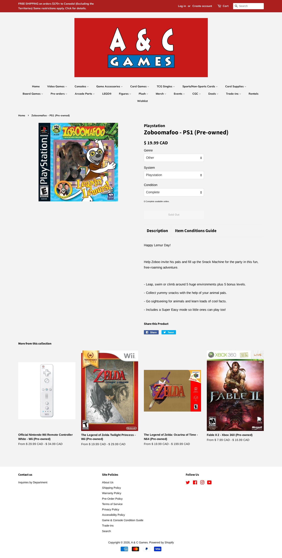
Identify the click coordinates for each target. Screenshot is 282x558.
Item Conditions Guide (195, 231)
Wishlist (142, 101)
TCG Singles (165, 86)
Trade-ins (232, 93)
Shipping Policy (111, 487)
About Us (107, 482)
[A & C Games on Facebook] (195, 483)
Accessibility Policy (113, 514)
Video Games (56, 86)
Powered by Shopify (161, 542)
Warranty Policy (111, 493)
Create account (202, 6)
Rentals (253, 93)
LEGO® (106, 93)
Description (157, 231)
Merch (160, 93)
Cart (225, 6)
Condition (150, 185)
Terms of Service (112, 504)
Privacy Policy (110, 509)
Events (178, 93)
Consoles (81, 86)
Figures (124, 93)
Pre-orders (58, 93)
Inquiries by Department (32, 482)
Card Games (138, 86)
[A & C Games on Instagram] (202, 483)
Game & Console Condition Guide (122, 520)
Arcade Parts (84, 93)
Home (36, 86)
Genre (148, 150)
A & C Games (139, 542)
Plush (142, 93)
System (149, 167)
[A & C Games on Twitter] (188, 483)
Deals (212, 93)
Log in (182, 6)
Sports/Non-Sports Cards (199, 86)
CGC (195, 93)
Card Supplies (234, 86)
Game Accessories (108, 86)
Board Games (32, 93)
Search (106, 531)
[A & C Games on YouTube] (209, 483)
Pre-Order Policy (112, 498)
